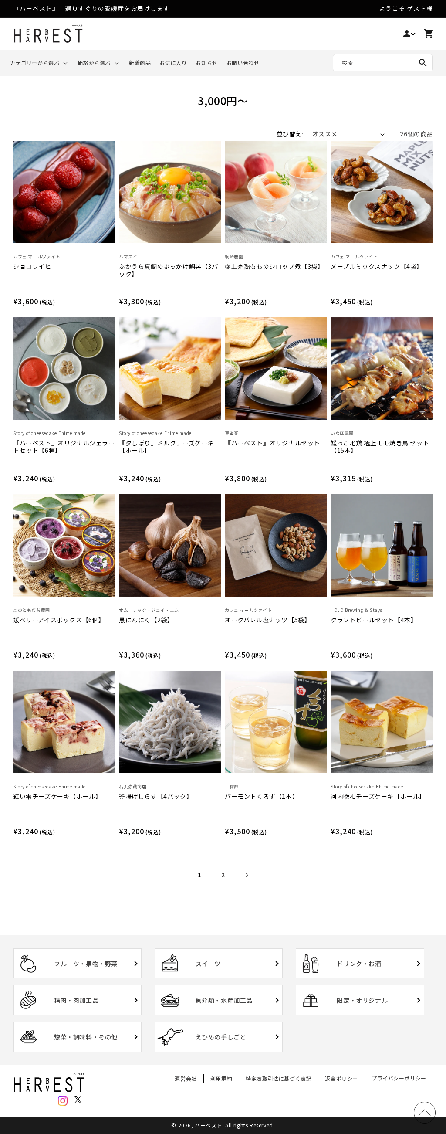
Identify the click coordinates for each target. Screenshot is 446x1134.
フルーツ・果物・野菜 (86, 963)
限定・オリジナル (362, 1000)
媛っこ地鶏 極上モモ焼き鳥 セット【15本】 (380, 447)
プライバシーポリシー (399, 1078)
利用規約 (221, 1078)
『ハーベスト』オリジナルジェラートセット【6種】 (64, 447)
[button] (39, 62)
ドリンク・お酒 (359, 963)
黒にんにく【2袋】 (146, 620)
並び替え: (290, 133)
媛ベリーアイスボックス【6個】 (59, 620)
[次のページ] (246, 875)
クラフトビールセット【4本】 (374, 620)
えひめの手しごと (221, 1036)
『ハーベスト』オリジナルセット (272, 443)
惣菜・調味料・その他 (86, 1036)
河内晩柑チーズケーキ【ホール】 (378, 797)
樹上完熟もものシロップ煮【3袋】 (274, 267)
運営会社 (185, 1080)
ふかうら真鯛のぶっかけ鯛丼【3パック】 (168, 270)
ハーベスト (208, 1125)
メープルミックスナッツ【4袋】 (377, 267)
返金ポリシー (341, 1078)
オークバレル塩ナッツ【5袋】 (268, 620)
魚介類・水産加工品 (224, 1000)
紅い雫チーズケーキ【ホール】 (57, 797)
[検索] (422, 62)
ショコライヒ (32, 267)
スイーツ (208, 963)
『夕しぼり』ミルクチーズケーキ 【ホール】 (166, 447)
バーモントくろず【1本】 (261, 797)
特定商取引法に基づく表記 (278, 1078)
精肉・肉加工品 (76, 1000)
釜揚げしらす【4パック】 (156, 797)
